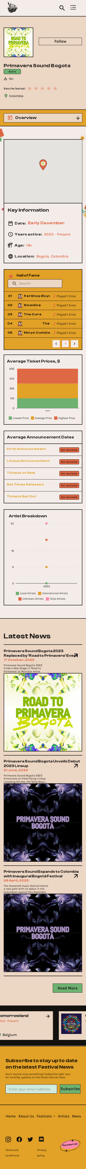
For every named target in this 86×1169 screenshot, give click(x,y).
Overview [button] (25, 117)
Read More (68, 988)
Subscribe (70, 1088)
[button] (11, 1116)
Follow (60, 41)
